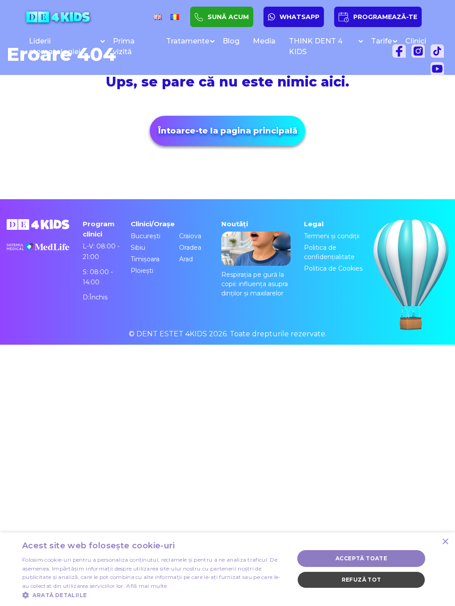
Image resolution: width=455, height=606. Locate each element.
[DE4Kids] (57, 17)
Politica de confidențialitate (329, 252)
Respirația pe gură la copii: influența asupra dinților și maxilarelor (254, 284)
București (145, 236)
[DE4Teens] (440, 144)
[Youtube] (439, 71)
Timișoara (145, 259)
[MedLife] (38, 253)
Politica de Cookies (333, 268)
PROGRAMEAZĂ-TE (385, 17)
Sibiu (138, 248)
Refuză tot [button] (361, 579)
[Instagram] (420, 53)
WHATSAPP (299, 17)
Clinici (415, 41)
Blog (231, 41)
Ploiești (142, 271)
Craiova (190, 236)
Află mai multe (146, 585)
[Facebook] (401, 53)
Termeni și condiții (331, 236)
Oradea (190, 248)
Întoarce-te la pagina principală (227, 131)
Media (264, 41)
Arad (186, 259)
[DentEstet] (431, 126)
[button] (154, 594)
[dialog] (227, 569)
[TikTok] (439, 53)
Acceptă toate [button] (361, 558)
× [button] (445, 542)
